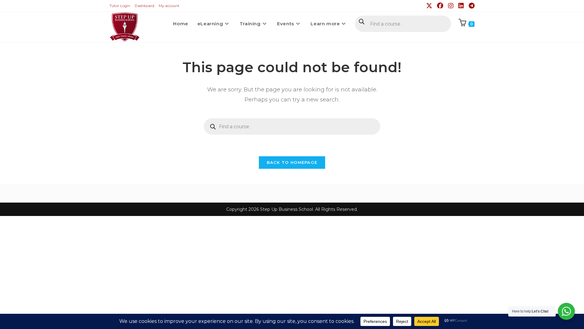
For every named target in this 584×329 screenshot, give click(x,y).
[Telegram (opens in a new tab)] (470, 6)
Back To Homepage (292, 162)
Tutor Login (119, 5)
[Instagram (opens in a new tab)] (451, 6)
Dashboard (144, 5)
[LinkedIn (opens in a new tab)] (462, 6)
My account (169, 5)
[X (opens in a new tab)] (429, 6)
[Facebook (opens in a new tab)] (440, 6)
